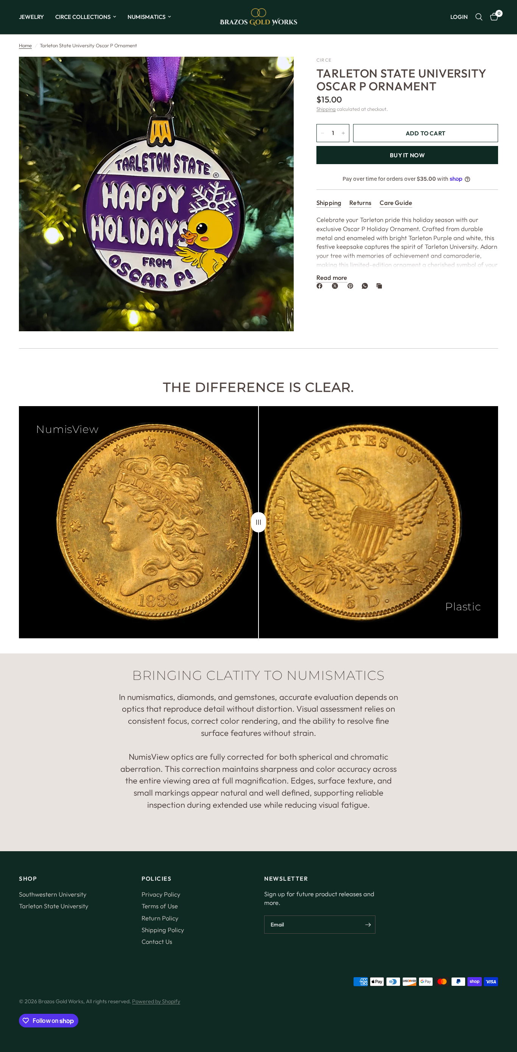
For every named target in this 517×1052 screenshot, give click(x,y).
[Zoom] (278, 72)
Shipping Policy (163, 930)
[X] (336, 285)
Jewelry (31, 16)
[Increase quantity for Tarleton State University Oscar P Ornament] (343, 133)
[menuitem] (34, 17)
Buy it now (407, 155)
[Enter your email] (367, 924)
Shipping (326, 109)
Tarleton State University (53, 906)
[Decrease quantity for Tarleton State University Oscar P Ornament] (322, 133)
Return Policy (160, 918)
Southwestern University (52, 894)
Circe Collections (83, 16)
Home (25, 45)
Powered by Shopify (156, 1001)
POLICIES (156, 878)
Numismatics (146, 16)
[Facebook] (320, 285)
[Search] (479, 17)
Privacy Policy (161, 894)
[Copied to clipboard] (380, 285)
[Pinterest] (352, 285)
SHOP (28, 878)
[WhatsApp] (366, 285)
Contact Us (157, 941)
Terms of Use (160, 906)
